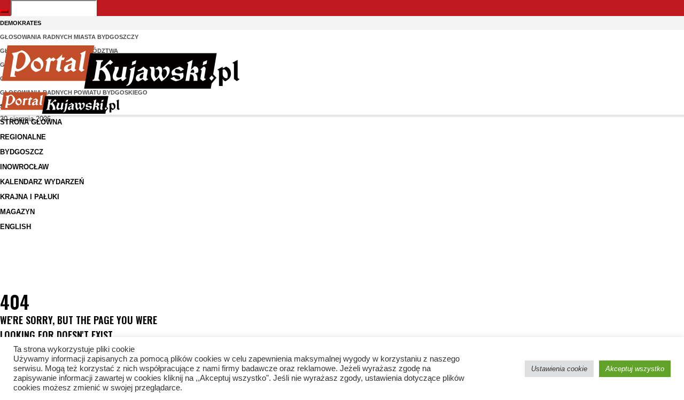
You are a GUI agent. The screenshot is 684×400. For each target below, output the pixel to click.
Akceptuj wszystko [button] (634, 369)
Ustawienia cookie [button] (559, 369)
